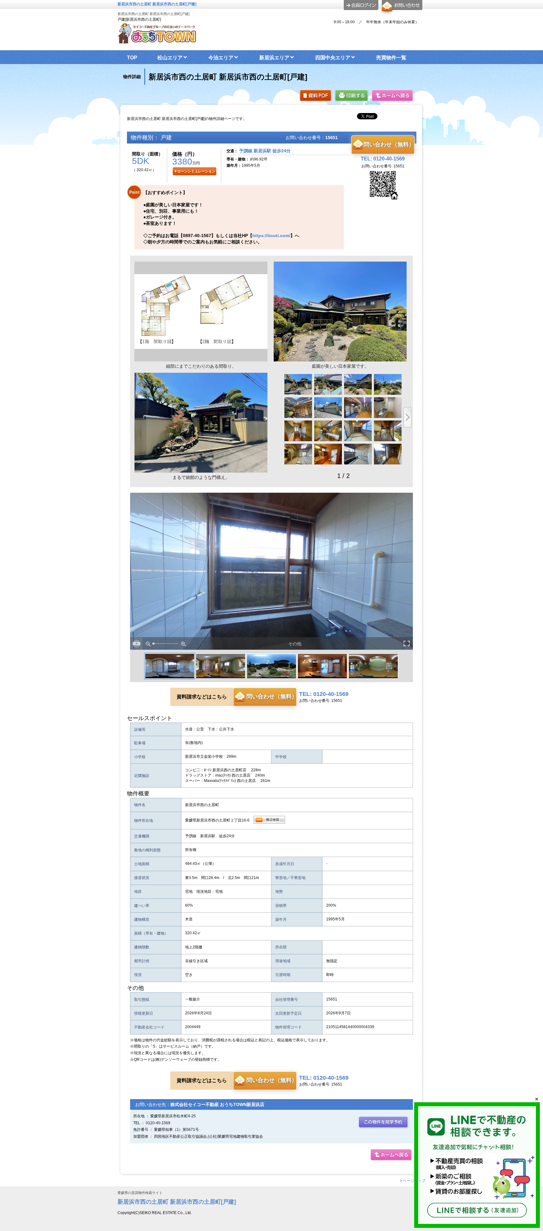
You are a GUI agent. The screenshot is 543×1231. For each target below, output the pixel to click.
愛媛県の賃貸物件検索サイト (140, 1193)
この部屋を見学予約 (383, 1122)
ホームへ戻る (392, 96)
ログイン (361, 5)
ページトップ (414, 1181)
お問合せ (401, 7)
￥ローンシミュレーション (194, 171)
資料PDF (316, 96)
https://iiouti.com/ (271, 235)
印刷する (352, 96)
